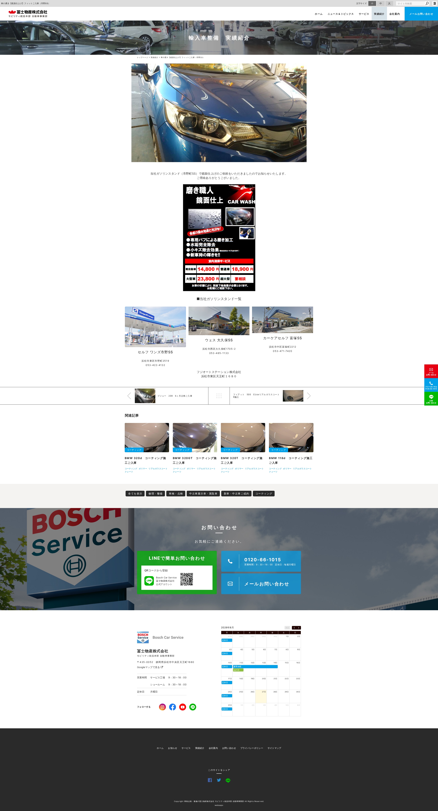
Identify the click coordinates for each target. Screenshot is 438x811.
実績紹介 (379, 13)
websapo (219, 805)
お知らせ (172, 748)
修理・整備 (156, 493)
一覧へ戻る (219, 395)
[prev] (294, 628)
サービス (364, 13)
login (434, 3)
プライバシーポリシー (251, 748)
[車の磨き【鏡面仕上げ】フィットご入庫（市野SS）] (219, 113)
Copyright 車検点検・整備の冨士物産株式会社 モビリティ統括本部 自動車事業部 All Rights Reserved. (219, 801)
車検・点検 (176, 493)
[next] (298, 628)
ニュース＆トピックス (341, 13)
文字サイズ (361, 3)
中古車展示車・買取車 (203, 493)
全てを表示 (135, 493)
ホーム (319, 13)
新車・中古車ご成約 (236, 493)
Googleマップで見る (149, 667)
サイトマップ (274, 748)
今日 (287, 628)
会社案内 (394, 13)
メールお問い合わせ (421, 13)
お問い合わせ (229, 748)
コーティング (263, 493)
